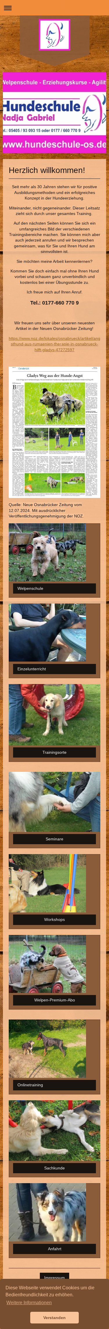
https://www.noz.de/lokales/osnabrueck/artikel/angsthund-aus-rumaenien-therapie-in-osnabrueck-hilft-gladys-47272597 (54, 344)
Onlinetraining (30, 1085)
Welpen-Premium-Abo (54, 1000)
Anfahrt (54, 1248)
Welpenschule (30, 588)
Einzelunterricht (31, 669)
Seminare (54, 839)
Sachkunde (54, 1168)
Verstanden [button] (54, 1317)
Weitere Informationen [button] (29, 1302)
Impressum (54, 1277)
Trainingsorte (54, 752)
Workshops (54, 919)
